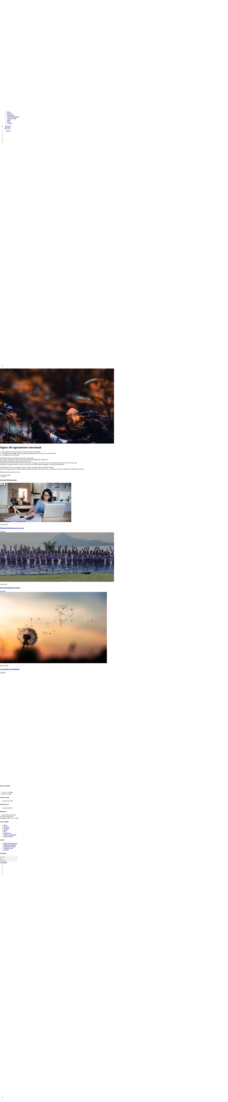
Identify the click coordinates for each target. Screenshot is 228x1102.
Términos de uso (8, 848)
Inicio (8, 112)
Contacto (9, 123)
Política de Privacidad (10, 845)
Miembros (8, 128)
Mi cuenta (6, 828)
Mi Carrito (8, 126)
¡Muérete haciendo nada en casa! (12, 528)
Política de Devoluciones (11, 843)
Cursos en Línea (11, 118)
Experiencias (10, 115)
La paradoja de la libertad (9, 669)
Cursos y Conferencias (10, 835)
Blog (8, 121)
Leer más (3, 531)
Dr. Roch (9, 113)
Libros (9, 120)
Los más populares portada (10, 588)
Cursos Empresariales (13, 117)
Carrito (5, 830)
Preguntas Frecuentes (9, 846)
